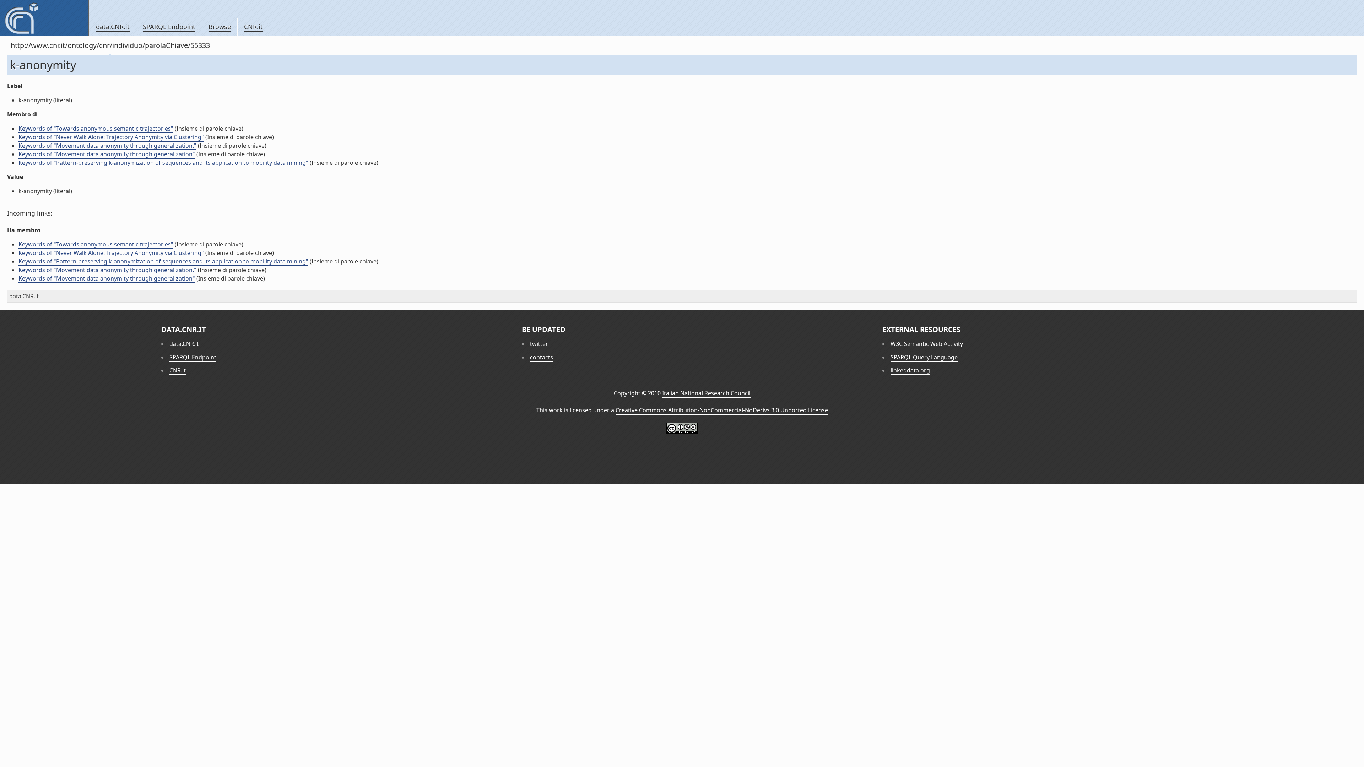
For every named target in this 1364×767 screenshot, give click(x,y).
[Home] (44, 18)
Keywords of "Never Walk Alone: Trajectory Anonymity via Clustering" (111, 137)
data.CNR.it (113, 26)
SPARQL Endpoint (169, 26)
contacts (541, 357)
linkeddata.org (910, 370)
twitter (539, 344)
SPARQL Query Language (924, 357)
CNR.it (253, 26)
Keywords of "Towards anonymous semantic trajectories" (95, 128)
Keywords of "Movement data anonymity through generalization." (107, 145)
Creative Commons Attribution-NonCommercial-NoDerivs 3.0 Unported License (722, 410)
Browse (220, 26)
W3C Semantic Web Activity (927, 344)
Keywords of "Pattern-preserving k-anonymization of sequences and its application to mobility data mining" (163, 163)
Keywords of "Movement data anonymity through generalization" (106, 154)
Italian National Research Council (706, 393)
